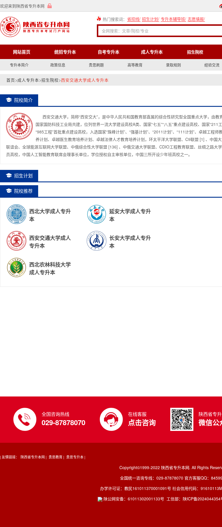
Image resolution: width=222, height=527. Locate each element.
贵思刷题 (96, 64)
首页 (10, 80)
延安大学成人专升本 (130, 211)
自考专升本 (108, 52)
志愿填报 (196, 19)
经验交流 (211, 64)
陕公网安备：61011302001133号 (133, 499)
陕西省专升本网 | (34, 456)
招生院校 (50, 80)
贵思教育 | (56, 456)
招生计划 (150, 19)
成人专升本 (152, 52)
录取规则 (173, 64)
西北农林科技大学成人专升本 (50, 264)
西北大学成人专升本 (50, 211)
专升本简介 (19, 64)
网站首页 (21, 52)
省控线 (133, 19)
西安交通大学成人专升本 (50, 237)
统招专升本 (65, 52)
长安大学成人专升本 (130, 237)
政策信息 (57, 64)
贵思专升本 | (75, 456)
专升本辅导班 (173, 19)
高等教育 (135, 64)
